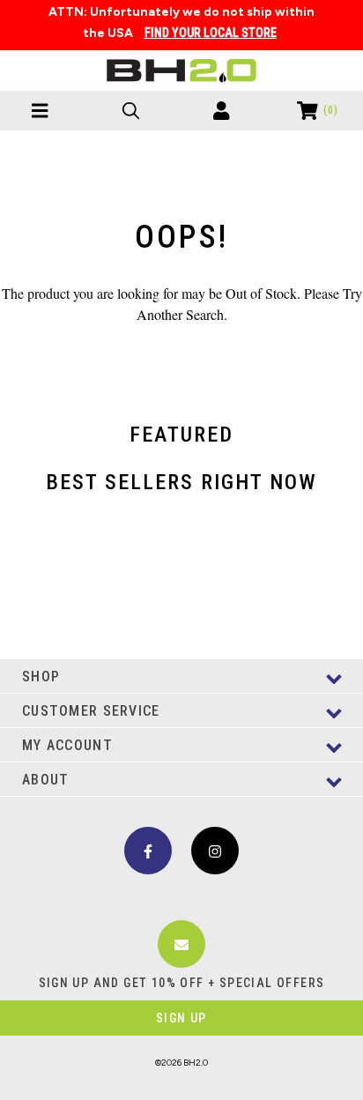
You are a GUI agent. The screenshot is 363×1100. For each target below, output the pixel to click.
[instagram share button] (215, 850)
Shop (41, 676)
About (45, 779)
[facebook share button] (148, 850)
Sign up (181, 1018)
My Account (67, 745)
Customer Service (90, 710)
